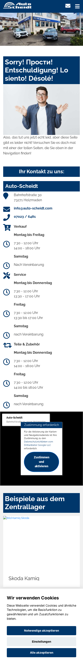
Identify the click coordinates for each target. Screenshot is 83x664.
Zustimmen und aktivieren (41, 462)
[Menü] (77, 6)
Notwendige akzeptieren (41, 630)
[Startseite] (17, 5)
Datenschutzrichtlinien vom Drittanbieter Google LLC (38, 443)
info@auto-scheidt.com (33, 208)
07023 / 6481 (25, 217)
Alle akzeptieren (41, 652)
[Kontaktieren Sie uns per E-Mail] (67, 6)
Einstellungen (41, 641)
